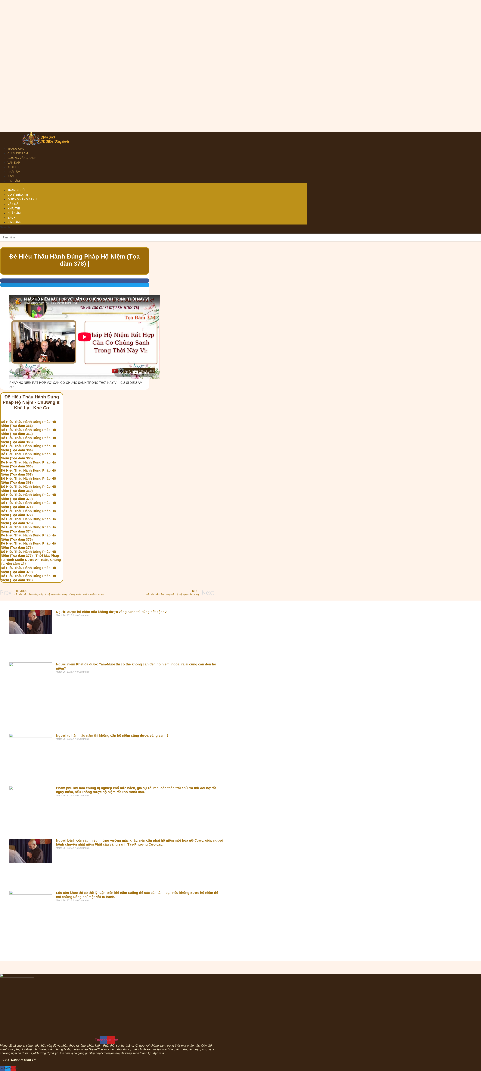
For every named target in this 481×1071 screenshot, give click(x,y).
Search (5, 227)
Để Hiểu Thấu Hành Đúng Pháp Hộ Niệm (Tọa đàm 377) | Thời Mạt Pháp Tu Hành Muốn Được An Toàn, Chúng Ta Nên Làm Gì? (31, 558)
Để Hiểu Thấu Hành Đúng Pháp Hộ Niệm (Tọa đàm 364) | (28, 448)
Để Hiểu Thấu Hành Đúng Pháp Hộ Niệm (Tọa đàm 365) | (28, 456)
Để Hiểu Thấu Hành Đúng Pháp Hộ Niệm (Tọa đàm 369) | (28, 489)
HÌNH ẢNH (14, 181)
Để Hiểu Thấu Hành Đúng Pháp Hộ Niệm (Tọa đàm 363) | (28, 440)
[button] (153, 185)
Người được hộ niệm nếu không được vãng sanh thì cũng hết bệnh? (111, 612)
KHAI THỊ (13, 167)
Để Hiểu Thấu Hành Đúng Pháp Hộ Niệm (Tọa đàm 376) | (28, 545)
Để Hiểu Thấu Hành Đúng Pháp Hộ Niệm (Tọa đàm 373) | (28, 521)
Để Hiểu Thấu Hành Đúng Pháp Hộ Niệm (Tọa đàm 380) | (28, 578)
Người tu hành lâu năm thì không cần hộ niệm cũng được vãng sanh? (112, 735)
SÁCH (11, 176)
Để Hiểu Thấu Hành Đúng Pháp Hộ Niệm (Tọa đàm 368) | (28, 481)
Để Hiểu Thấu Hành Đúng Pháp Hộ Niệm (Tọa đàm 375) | (28, 537)
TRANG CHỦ (16, 148)
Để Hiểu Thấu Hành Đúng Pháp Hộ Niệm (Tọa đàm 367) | (28, 472)
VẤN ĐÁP (14, 162)
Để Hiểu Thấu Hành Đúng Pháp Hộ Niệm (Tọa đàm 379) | (28, 570)
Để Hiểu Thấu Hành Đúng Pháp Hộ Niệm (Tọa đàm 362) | (28, 432)
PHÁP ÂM (14, 171)
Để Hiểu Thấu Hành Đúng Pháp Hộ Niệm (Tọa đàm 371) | (28, 505)
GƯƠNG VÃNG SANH (22, 157)
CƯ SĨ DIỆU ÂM (18, 153)
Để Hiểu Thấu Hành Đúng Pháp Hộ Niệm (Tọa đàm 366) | (28, 464)
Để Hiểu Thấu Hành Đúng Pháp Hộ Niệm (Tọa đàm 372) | (28, 513)
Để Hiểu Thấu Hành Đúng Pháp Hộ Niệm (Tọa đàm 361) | (28, 424)
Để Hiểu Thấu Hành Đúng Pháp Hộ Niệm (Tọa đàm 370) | (28, 497)
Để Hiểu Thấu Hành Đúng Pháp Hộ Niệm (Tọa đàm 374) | (28, 529)
